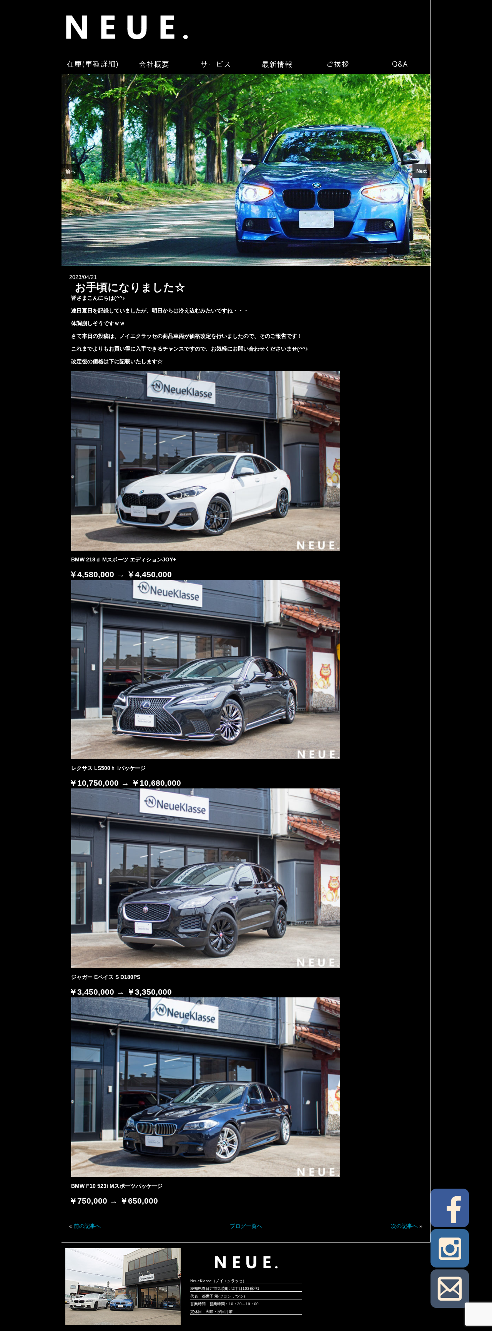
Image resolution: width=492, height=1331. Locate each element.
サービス (215, 64)
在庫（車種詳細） (92, 64)
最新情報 (277, 64)
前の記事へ (87, 1226)
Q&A (399, 64)
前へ (70, 171)
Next (421, 171)
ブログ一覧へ (246, 1226)
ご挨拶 (338, 64)
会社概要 (153, 64)
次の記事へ (404, 1226)
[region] (246, 170)
